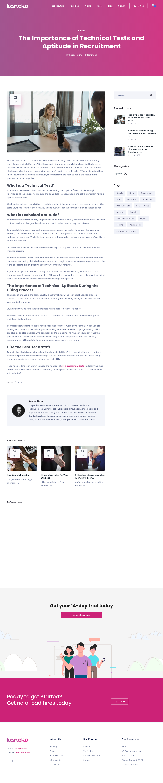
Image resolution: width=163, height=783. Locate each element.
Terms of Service (130, 764)
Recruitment (146, 193)
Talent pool (148, 199)
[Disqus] (56, 539)
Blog (110, 6)
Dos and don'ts (123, 206)
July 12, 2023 (133, 123)
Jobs (119, 199)
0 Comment (91, 54)
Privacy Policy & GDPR (132, 760)
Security (133, 212)
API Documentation (131, 751)
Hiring (132, 193)
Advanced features (125, 218)
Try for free (138, 6)
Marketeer (131, 199)
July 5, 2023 (133, 139)
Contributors (57, 6)
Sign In (121, 6)
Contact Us (56, 760)
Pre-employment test (126, 231)
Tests (100, 6)
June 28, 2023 (134, 155)
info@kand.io (21, 748)
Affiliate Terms (128, 755)
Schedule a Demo (92, 755)
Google (120, 193)
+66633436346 (23, 752)
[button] (154, 6)
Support (87, 760)
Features (74, 6)
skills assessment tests (72, 366)
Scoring (120, 225)
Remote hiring (142, 206)
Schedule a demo (81, 615)
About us (54, 764)
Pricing (88, 6)
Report (143, 218)
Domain (120, 212)
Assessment (135, 225)
